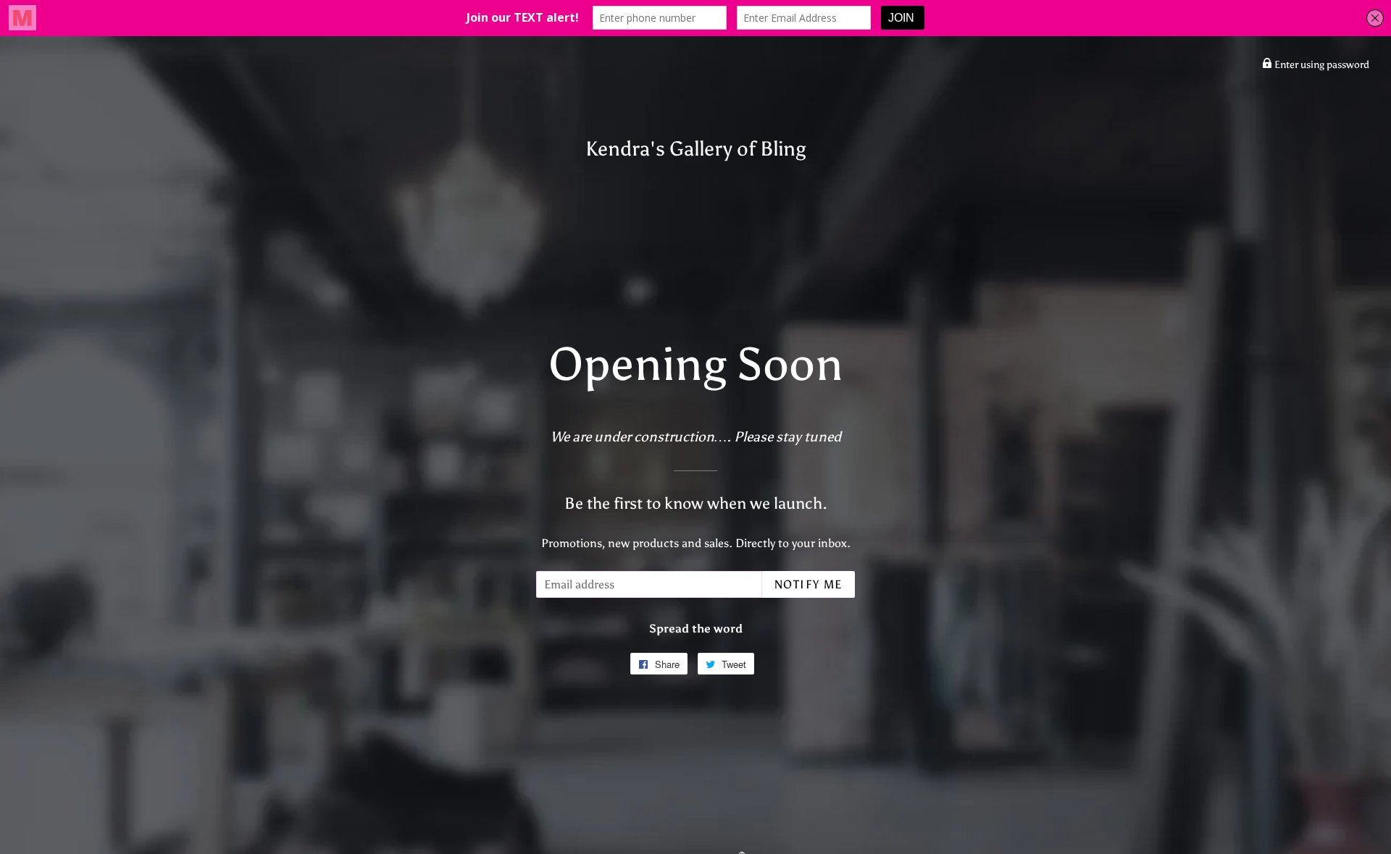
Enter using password (1320, 65)
